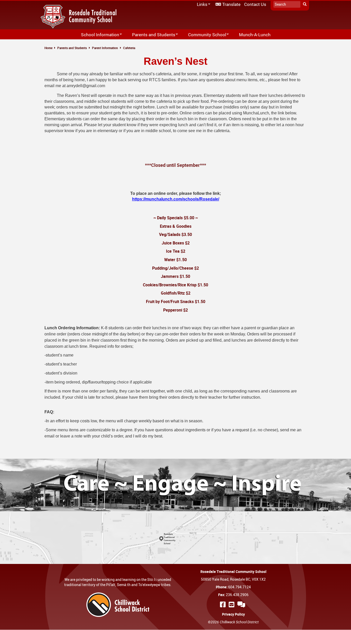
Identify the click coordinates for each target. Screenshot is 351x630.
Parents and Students (72, 48)
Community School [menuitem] (203, 35)
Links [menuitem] (201, 4)
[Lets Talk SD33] (242, 604)
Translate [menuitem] (231, 4)
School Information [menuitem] (96, 35)
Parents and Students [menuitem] (150, 35)
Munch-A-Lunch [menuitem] (255, 35)
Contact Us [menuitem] (255, 4)
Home (48, 48)
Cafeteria (129, 48)
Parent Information (105, 48)
